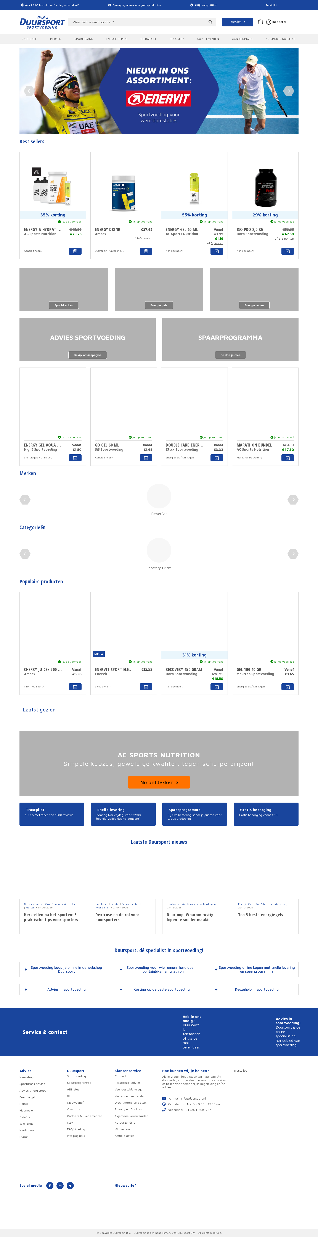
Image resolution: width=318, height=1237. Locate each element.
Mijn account (124, 1129)
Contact (120, 1076)
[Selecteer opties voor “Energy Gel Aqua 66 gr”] (75, 457)
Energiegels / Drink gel (37, 457)
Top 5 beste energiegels (260, 915)
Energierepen (116, 38)
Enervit (101, 674)
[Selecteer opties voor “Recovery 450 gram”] (216, 686)
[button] (146, 686)
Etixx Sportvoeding (182, 449)
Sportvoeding (76, 1076)
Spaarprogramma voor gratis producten (136, 5)
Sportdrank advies (32, 1083)
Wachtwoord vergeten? (131, 1102)
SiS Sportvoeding (109, 449)
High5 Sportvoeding (40, 449)
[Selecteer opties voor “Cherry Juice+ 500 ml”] (75, 686)
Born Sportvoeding (252, 234)
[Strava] (70, 1185)
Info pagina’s (76, 1135)
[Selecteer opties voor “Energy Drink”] (146, 251)
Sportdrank (83, 38)
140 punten (144, 238)
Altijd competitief (205, 5)
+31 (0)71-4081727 (197, 1109)
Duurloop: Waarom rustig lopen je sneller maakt (190, 917)
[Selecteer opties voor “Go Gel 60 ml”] (146, 457)
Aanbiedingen (242, 38)
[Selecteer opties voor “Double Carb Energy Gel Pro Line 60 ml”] (216, 457)
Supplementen (208, 38)
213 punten (286, 238)
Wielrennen (102, 907)
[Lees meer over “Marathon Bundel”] (287, 457)
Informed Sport (33, 686)
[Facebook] (49, 1185)
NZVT (71, 1122)
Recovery (177, 38)
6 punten (217, 243)
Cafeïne (24, 1117)
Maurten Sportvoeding (255, 674)
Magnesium (27, 1110)
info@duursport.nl (193, 1098)
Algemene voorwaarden (131, 1116)
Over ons (73, 1109)
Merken (55, 38)
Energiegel (148, 38)
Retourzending (125, 1122)
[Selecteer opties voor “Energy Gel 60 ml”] (216, 251)
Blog (70, 1096)
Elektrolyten (102, 686)
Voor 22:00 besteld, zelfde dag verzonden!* (52, 5)
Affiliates (73, 1089)
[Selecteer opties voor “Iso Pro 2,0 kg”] (287, 251)
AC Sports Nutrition (281, 38)
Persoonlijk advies (128, 1082)
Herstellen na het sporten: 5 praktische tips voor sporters (51, 917)
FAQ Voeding (76, 1129)
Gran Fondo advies (57, 904)
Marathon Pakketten (249, 457)
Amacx (100, 234)
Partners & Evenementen (84, 1116)
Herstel (75, 904)
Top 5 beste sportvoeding (271, 904)
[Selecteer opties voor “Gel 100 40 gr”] (287, 686)
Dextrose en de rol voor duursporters (117, 917)
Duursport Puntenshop (109, 250)
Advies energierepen (33, 1090)
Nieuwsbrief (75, 1102)
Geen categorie (33, 904)
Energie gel (27, 1097)
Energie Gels (246, 904)
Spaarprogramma (79, 1082)
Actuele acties (124, 1135)
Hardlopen (101, 904)
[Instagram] (60, 1185)
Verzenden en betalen (130, 1096)
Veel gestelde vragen (129, 1089)
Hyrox (23, 1137)
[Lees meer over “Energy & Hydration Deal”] (75, 251)
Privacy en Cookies (128, 1109)
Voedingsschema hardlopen (199, 904)
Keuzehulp (26, 1077)
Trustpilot (272, 5)
